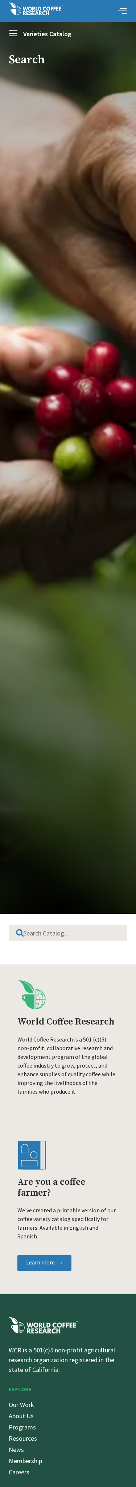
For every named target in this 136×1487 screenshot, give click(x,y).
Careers (19, 1472)
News (16, 1449)
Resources (23, 1438)
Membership (25, 1461)
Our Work (21, 1405)
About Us (21, 1416)
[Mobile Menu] (122, 11)
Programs (22, 1427)
